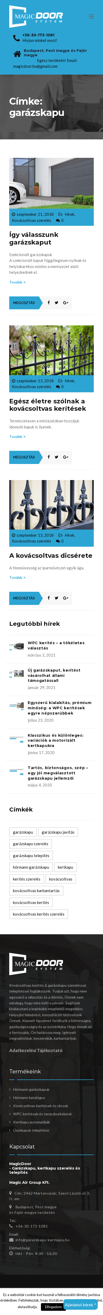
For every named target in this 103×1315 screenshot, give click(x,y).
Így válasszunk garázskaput (33, 238)
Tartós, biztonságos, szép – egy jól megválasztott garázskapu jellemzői (58, 773)
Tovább (15, 282)
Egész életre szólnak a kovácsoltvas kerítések (47, 405)
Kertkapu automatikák (31, 1122)
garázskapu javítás (58, 832)
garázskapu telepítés (31, 855)
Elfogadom (53, 1307)
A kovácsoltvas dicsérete (50, 555)
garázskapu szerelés (30, 843)
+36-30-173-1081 (38, 35)
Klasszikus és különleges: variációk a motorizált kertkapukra (56, 740)
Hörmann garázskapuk (31, 1089)
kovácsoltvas (60, 879)
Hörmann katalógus (29, 1097)
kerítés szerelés (26, 879)
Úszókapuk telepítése (31, 1130)
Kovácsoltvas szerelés (31, 220)
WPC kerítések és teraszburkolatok (42, 1114)
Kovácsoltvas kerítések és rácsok (40, 1105)
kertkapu (65, 867)
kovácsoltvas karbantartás (36, 890)
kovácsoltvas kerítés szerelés (38, 914)
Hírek (69, 214)
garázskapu (23, 832)
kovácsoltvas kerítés (31, 902)
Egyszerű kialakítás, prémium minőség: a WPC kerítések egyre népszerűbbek (60, 708)
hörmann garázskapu (31, 867)
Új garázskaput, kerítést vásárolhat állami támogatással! (54, 675)
